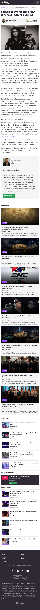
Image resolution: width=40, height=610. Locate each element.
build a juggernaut (10, 136)
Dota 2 (7, 7)
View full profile (8, 195)
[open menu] (37, 2)
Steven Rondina (11, 20)
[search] (33, 2)
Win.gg (3, 7)
